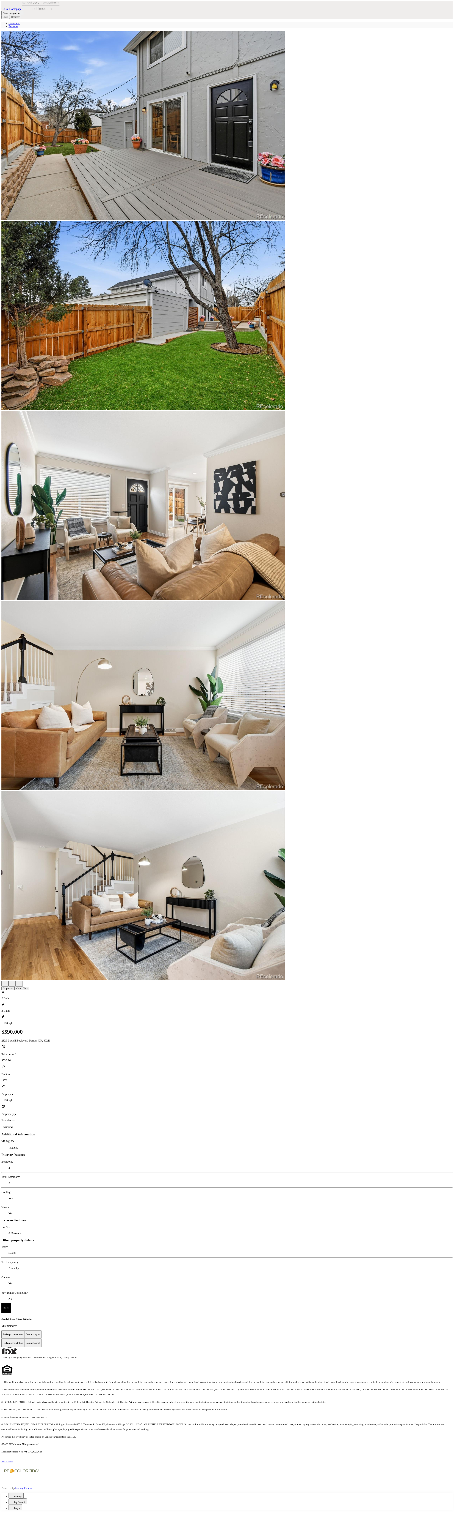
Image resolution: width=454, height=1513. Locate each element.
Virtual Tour (22, 988)
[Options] (5, 984)
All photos (8, 988)
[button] (227, 126)
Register (15, 17)
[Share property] (19, 984)
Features (13, 26)
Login (5, 17)
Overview (14, 23)
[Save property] (12, 984)
